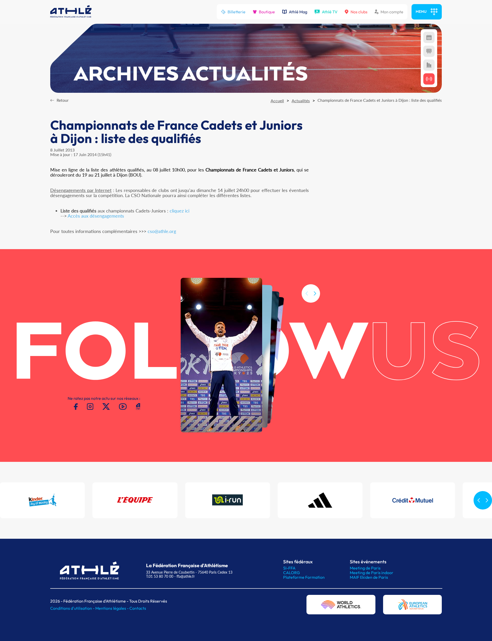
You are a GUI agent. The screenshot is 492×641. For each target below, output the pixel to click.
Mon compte (392, 11)
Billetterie (236, 11)
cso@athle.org (162, 231)
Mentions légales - (112, 608)
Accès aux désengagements (96, 216)
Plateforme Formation (304, 577)
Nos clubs (359, 11)
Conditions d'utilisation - (72, 608)
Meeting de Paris (365, 568)
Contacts (137, 608)
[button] (314, 293)
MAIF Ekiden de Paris (369, 577)
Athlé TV (329, 11)
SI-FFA (289, 568)
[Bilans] (429, 65)
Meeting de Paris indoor (371, 572)
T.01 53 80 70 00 (159, 576)
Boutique (267, 11)
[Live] (429, 79)
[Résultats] (429, 51)
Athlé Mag (298, 11)
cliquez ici (179, 210)
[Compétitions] (429, 37)
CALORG (291, 572)
